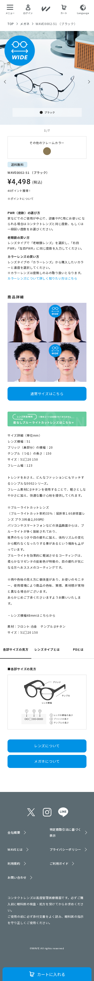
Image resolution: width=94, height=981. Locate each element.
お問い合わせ (17, 877)
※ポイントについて (21, 199)
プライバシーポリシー (65, 849)
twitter (31, 812)
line (63, 812)
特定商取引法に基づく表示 (65, 832)
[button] (6, 82)
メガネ (25, 24)
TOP (11, 24)
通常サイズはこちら (46, 393)
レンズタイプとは (47, 649)
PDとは (78, 649)
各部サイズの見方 (16, 649)
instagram (47, 812)
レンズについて (47, 745)
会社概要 (14, 832)
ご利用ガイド (59, 863)
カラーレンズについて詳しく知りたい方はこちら (42, 278)
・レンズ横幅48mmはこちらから (32, 615)
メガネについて (47, 761)
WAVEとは (15, 849)
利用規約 (14, 863)
